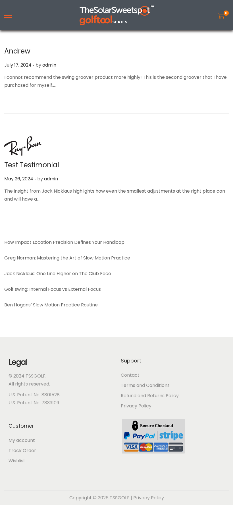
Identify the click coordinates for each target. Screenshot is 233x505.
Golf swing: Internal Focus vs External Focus (52, 289)
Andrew (17, 51)
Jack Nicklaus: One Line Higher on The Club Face (57, 273)
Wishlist (17, 460)
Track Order (22, 450)
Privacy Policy (136, 406)
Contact (130, 375)
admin (49, 65)
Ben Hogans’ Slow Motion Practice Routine (51, 305)
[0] (221, 15)
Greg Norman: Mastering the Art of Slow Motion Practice (67, 258)
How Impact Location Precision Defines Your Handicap (64, 242)
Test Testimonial (31, 165)
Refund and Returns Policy (150, 395)
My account (22, 440)
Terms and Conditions (145, 385)
